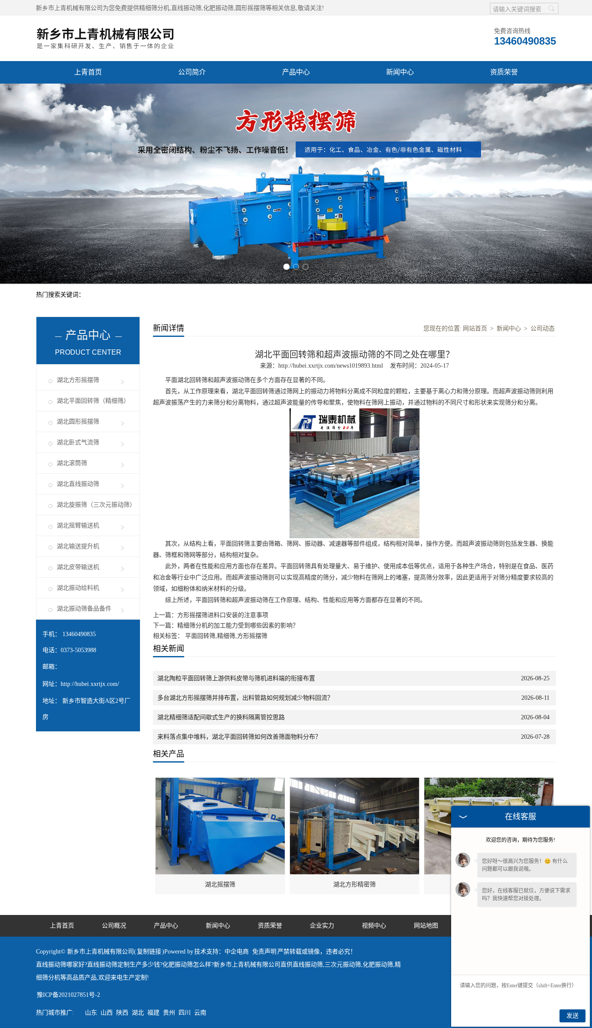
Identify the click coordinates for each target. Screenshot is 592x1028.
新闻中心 (400, 72)
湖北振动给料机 (78, 588)
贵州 (169, 1012)
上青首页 (88, 72)
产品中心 (296, 72)
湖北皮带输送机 (78, 567)
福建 (153, 1012)
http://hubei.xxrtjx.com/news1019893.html (330, 365)
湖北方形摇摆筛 (78, 380)
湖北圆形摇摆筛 (78, 421)
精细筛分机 (154, 8)
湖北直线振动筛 (78, 484)
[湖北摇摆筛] (221, 782)
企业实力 (322, 925)
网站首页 (475, 328)
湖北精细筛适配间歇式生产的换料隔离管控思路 (221, 717)
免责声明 (264, 951)
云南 (200, 1012)
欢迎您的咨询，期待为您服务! (520, 840)
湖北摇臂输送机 (78, 525)
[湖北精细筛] (489, 782)
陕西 (122, 1012)
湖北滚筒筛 (72, 463)
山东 (91, 1012)
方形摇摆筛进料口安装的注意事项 (222, 615)
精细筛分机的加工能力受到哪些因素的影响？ (238, 625)
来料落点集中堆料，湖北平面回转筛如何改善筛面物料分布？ (239, 737)
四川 (185, 1012)
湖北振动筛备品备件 (84, 608)
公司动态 (542, 328)
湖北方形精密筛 (354, 884)
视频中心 (374, 925)
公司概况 (114, 925)
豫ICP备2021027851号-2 (68, 995)
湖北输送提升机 (78, 546)
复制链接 (149, 951)
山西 (107, 1012)
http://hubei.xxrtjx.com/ (90, 684)
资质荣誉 (504, 72)
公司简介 (192, 72)
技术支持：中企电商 (221, 951)
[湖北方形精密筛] (355, 782)
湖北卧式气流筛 (78, 442)
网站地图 (426, 925)
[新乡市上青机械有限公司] (105, 20)
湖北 (138, 1012)
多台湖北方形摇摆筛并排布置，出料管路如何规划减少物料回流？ (245, 698)
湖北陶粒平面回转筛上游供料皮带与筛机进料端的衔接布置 (236, 678)
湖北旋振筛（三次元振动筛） (96, 504)
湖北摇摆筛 (220, 884)
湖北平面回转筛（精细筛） (93, 401)
